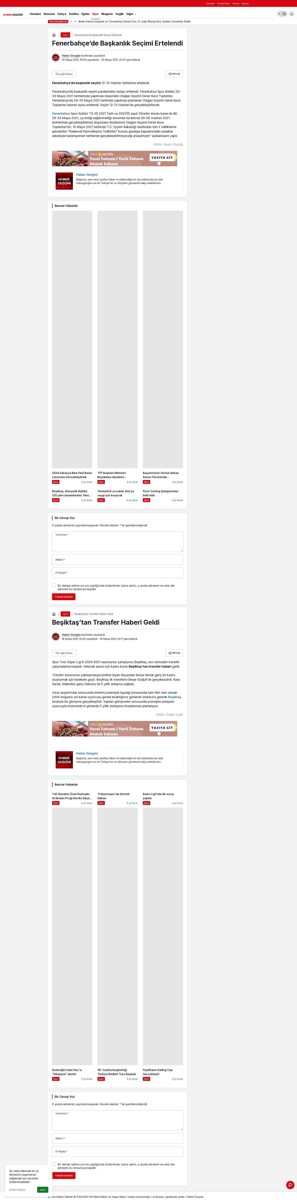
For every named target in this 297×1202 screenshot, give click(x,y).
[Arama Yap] (291, 13)
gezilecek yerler (175, 1196)
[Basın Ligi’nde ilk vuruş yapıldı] (163, 797)
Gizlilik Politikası (17, 1189)
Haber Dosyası (195, 1196)
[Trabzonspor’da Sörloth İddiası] (117, 797)
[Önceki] (71, 21)
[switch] (282, 13)
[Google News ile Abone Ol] (64, 74)
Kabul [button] (43, 1190)
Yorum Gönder (64, 597)
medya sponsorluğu (139, 1196)
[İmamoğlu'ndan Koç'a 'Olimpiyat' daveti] (72, 944)
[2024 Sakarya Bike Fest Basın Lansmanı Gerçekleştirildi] (72, 347)
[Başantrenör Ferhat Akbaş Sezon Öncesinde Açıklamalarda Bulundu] (163, 347)
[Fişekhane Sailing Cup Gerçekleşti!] (163, 944)
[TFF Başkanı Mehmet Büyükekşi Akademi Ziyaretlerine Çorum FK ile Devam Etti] (117, 347)
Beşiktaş (174, 697)
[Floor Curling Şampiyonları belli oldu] (163, 494)
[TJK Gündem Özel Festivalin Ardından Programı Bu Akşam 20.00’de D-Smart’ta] (72, 797)
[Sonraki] (75, 21)
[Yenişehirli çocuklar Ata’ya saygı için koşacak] (117, 494)
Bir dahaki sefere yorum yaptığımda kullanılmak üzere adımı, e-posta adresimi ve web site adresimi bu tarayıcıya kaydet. (116, 587)
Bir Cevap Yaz (65, 518)
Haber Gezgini (71, 55)
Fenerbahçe (61, 113)
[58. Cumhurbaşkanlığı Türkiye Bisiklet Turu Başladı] (117, 944)
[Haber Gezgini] (13, 14)
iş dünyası (158, 1196)
